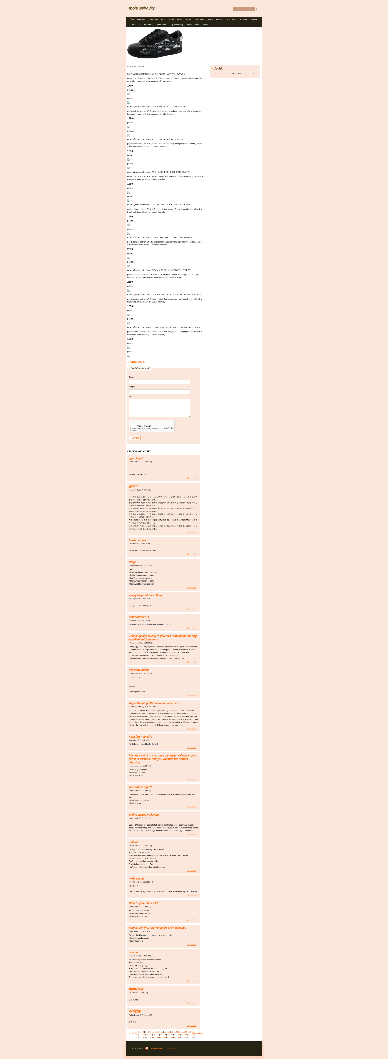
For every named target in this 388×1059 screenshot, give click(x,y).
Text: (131, 396)
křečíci (171, 19)
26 (154, 1034)
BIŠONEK (243, 19)
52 (186, 1037)
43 (154, 1037)
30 (168, 1034)
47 (168, 1037)
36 (189, 1034)
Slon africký (148, 25)
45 (161, 1037)
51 (182, 1037)
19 (190, 1032)
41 (147, 1037)
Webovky (189, 19)
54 (193, 1037)
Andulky (254, 19)
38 (137, 1037)
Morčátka (219, 19)
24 (147, 1034)
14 (172, 1032)
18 (186, 1032)
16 (179, 1032)
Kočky (205, 25)
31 (172, 1034)
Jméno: (132, 377)
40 (144, 1037)
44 (158, 1037)
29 (165, 1034)
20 (193, 1032)
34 (182, 1034)
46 (165, 1037)
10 (158, 1032)
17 (183, 1032)
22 (140, 1034)
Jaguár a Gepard (193, 25)
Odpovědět (191, 478)
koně (163, 19)
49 (175, 1037)
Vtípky (179, 19)
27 (158, 1034)
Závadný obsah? (156, 1048)
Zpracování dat (171, 1048)
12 (165, 1032)
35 (186, 1034)
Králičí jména (231, 19)
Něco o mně (153, 19)
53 (189, 1037)
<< (216, 73)
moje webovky (142, 8)
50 (179, 1037)
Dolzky (210, 19)
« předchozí (132, 1033)
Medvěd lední (161, 25)
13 (169, 1032)
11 (162, 1032)
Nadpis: (132, 387)
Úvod (132, 19)
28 (161, 1034)
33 (179, 1034)
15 (176, 1032)
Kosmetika (200, 19)
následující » (198, 1033)
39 (140, 1037)
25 (151, 1034)
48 (172, 1037)
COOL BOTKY (135, 25)
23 (144, 1034)
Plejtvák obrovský (176, 25)
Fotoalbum (141, 19)
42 (151, 1037)
